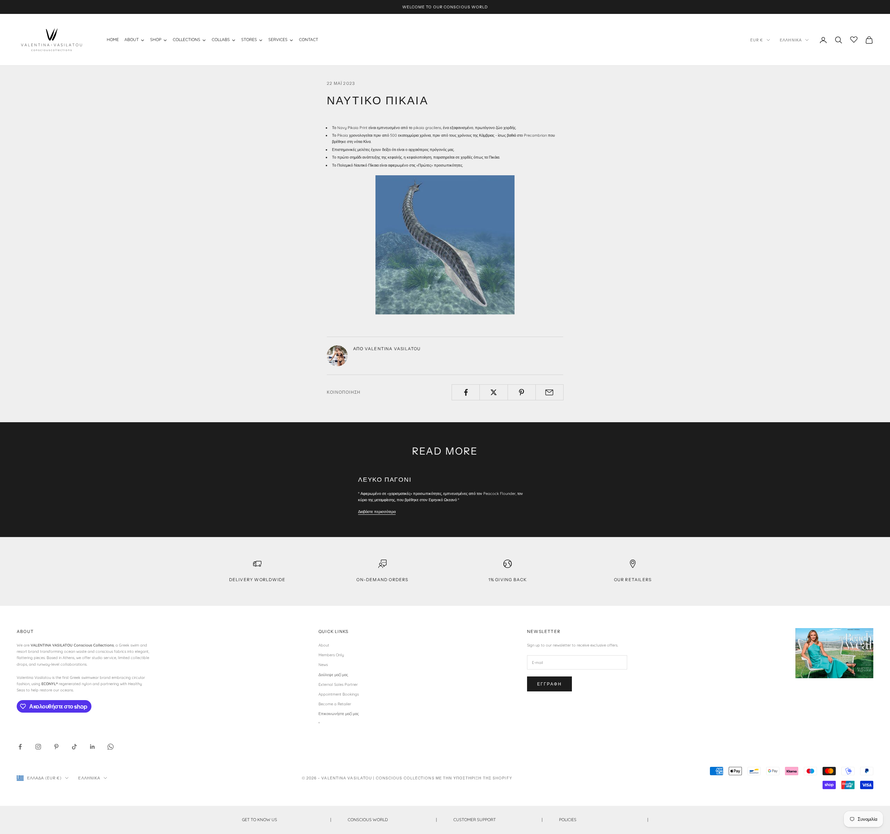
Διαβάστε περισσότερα (377, 511)
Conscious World (392, 819)
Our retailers (633, 579)
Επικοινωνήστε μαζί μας (338, 713)
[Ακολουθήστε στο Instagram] (38, 746)
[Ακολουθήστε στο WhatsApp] (110, 746)
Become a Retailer (334, 703)
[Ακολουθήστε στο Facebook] (20, 746)
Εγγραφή (549, 684)
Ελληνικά (791, 40)
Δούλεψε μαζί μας (333, 674)
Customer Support (497, 819)
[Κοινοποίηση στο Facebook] (465, 392)
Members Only (331, 654)
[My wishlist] (854, 39)
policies (603, 819)
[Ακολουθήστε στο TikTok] (74, 746)
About (323, 645)
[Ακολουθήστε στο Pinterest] (56, 746)
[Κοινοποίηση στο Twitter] (493, 392)
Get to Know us (286, 819)
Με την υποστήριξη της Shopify (474, 778)
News (323, 664)
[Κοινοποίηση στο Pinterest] (521, 392)
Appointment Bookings (338, 694)
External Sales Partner (338, 684)
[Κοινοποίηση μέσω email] (549, 392)
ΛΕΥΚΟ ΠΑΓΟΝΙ (385, 479)
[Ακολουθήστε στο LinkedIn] (92, 746)
